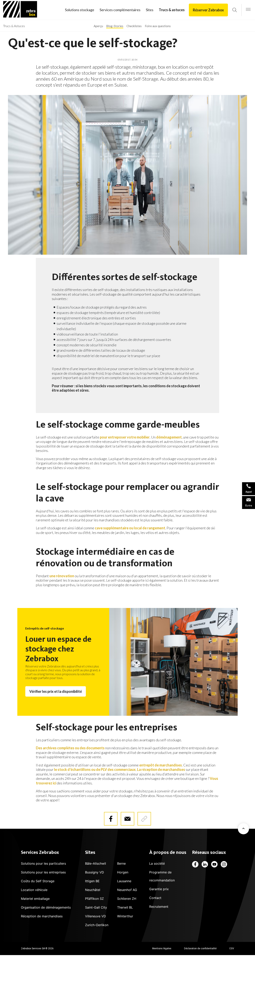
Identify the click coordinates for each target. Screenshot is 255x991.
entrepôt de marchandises (160, 765)
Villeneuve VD (95, 916)
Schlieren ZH (126, 899)
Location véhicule (34, 890)
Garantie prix (159, 889)
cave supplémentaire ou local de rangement (130, 528)
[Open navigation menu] (248, 9)
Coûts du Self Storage (37, 881)
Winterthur (125, 916)
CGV (231, 948)
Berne (121, 863)
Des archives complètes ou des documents (70, 748)
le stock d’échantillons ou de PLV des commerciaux (95, 769)
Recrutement (158, 907)
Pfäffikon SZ (94, 899)
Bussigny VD (94, 872)
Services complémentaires (120, 10)
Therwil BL (125, 907)
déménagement (169, 437)
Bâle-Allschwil (95, 863)
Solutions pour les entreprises (43, 872)
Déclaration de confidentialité (200, 948)
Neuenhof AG (127, 890)
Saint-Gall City (96, 907)
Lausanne (124, 881)
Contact (155, 898)
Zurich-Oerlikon (96, 925)
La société (157, 863)
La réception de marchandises (161, 769)
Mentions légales (161, 948)
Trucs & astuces (172, 10)
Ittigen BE (92, 881)
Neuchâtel (92, 890)
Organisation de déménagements (46, 907)
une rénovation (61, 576)
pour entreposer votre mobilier (125, 437)
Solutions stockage (79, 10)
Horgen (122, 872)
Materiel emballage (35, 899)
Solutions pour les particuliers (43, 863)
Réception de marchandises (42, 916)
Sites (149, 10)
